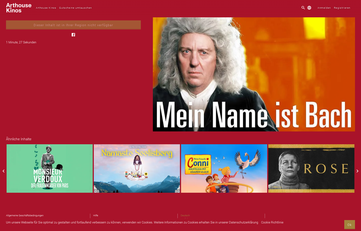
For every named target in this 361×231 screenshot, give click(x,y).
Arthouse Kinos (46, 7)
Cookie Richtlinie (272, 222)
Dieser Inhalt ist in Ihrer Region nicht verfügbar (73, 25)
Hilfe (95, 215)
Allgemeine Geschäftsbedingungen (24, 215)
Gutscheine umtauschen (75, 7)
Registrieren (342, 7)
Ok (349, 225)
